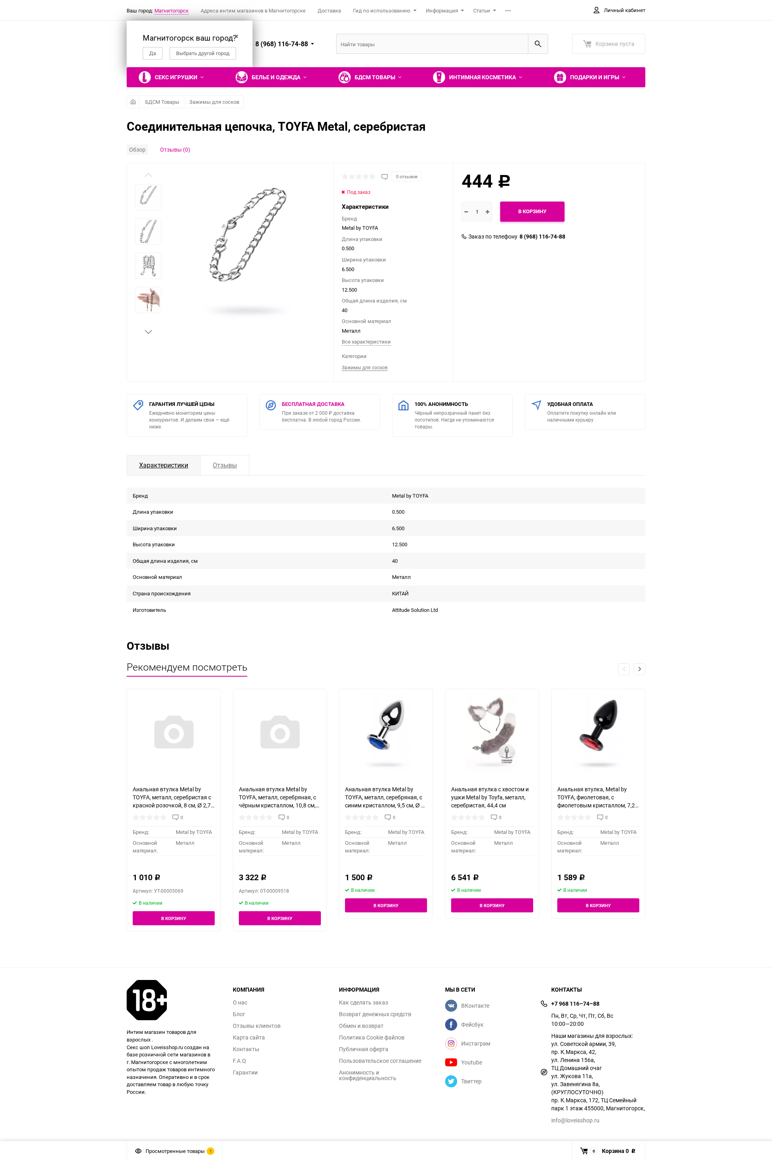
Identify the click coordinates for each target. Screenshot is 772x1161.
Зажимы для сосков (214, 101)
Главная (133, 102)
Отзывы (225, 465)
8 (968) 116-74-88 (542, 236)
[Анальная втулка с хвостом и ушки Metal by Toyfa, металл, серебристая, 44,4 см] (492, 734)
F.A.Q (239, 1061)
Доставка (329, 10)
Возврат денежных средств (375, 1014)
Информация (442, 10)
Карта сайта (249, 1037)
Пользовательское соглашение (380, 1061)
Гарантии (245, 1072)
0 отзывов (406, 176)
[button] (148, 332)
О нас (240, 1002)
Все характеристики (366, 341)
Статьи (481, 10)
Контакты (246, 1049)
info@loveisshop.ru (575, 1120)
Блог (239, 1014)
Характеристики (163, 465)
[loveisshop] (174, 1000)
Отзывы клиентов (257, 1026)
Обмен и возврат (361, 1026)
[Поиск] (538, 44)
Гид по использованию (382, 10)
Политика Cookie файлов (371, 1037)
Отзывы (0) (175, 149)
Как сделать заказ (363, 1002)
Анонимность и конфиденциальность (367, 1075)
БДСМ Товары (162, 101)
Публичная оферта (363, 1049)
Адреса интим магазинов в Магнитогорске (253, 10)
